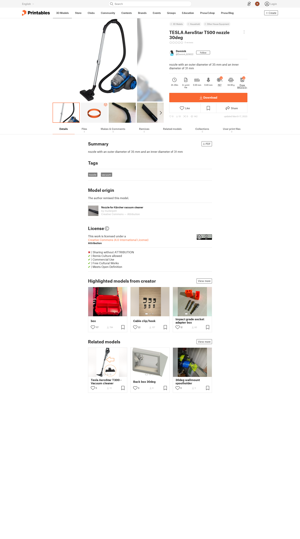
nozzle (92, 174)
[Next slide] (160, 113)
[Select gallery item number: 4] (195, 314)
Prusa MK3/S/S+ (242, 86)
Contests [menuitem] (126, 12)
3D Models (178, 24)
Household (195, 24)
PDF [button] (208, 143)
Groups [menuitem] (171, 12)
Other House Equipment (218, 24)
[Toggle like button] (93, 327)
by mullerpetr (109, 210)
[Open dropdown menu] (244, 32)
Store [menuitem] (78, 12)
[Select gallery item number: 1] (146, 314)
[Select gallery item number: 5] (197, 314)
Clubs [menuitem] (91, 12)
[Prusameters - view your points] (257, 4)
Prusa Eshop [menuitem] (207, 12)
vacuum (106, 174)
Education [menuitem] (188, 12)
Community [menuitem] (108, 12)
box (93, 321)
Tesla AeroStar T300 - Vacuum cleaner (106, 381)
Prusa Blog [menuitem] (227, 12)
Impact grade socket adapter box (190, 320)
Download (210, 97)
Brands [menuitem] (142, 12)
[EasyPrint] (249, 4)
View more (204, 280)
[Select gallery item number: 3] (152, 314)
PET (220, 85)
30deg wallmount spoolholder (188, 381)
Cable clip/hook (144, 321)
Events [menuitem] (157, 12)
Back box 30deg (144, 381)
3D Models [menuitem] (62, 12)
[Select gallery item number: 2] (150, 314)
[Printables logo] (36, 13)
